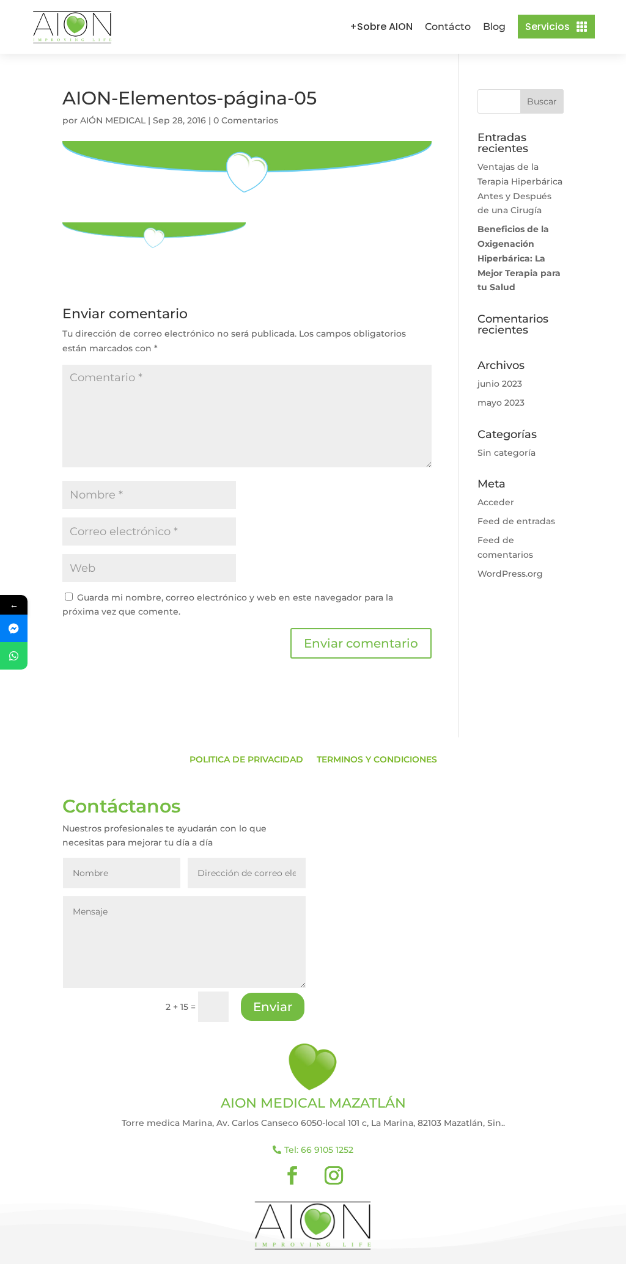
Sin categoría (506, 452)
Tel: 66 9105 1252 (318, 1149)
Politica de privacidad (246, 760)
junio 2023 (499, 383)
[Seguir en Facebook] (292, 1175)
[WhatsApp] (14, 656)
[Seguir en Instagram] (333, 1175)
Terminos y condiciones (377, 760)
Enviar (272, 1006)
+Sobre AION (381, 27)
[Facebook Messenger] (14, 628)
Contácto (448, 26)
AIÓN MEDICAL (112, 120)
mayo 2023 (501, 402)
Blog (494, 26)
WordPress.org (510, 573)
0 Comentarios (245, 120)
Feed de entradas (516, 521)
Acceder (495, 502)
